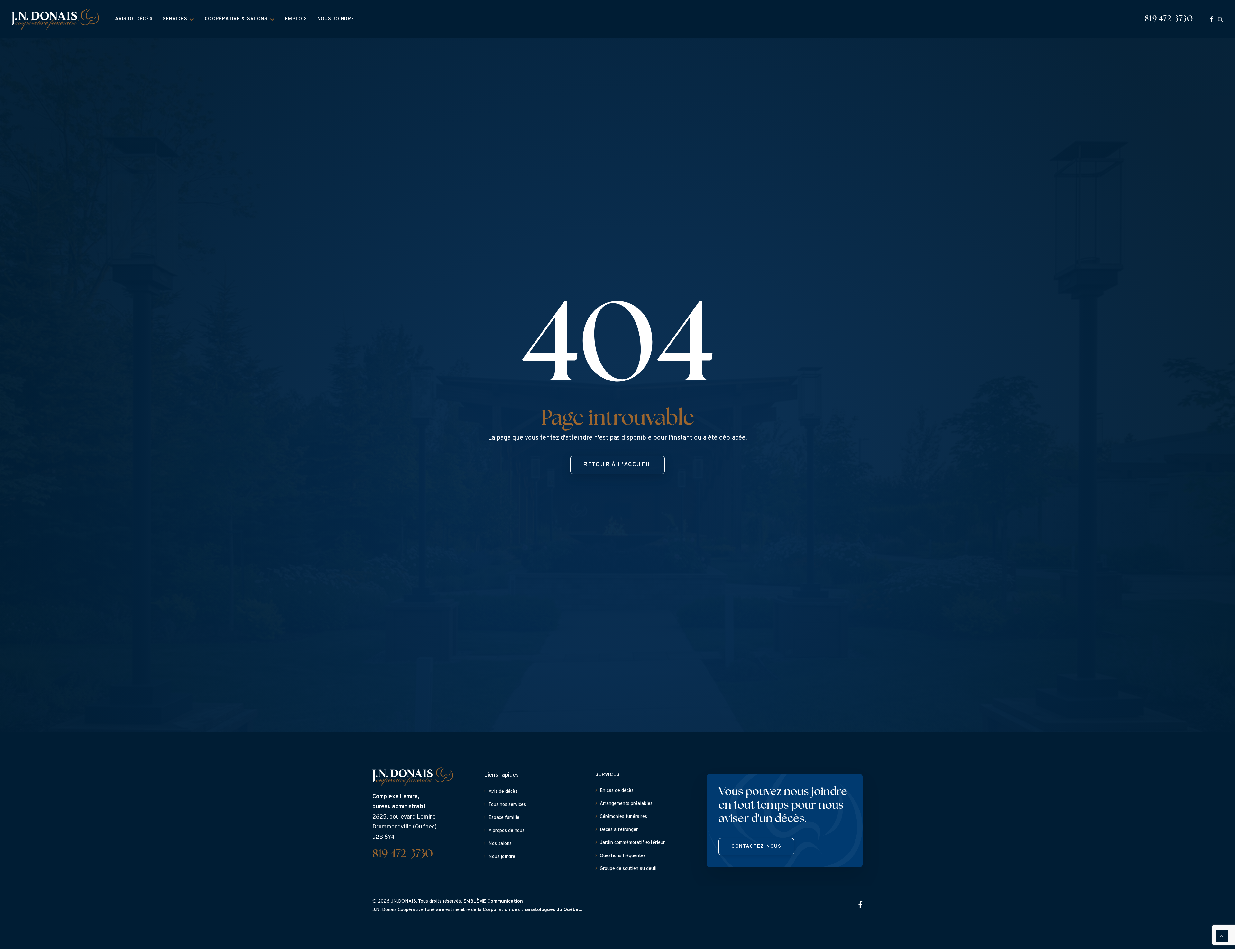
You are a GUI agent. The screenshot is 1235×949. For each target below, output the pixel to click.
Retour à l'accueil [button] (617, 465)
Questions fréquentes (623, 856)
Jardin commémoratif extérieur (632, 843)
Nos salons (500, 844)
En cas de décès (617, 791)
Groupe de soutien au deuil (628, 869)
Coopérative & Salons (236, 19)
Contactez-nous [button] (756, 847)
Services (175, 19)
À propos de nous (507, 831)
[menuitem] (134, 19)
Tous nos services (507, 805)
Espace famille (504, 818)
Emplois (296, 19)
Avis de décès (134, 19)
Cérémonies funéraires (623, 817)
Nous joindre (335, 19)
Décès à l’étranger (619, 830)
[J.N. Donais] (55, 19)
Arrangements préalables (626, 804)
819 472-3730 (1169, 19)
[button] (1211, 19)
